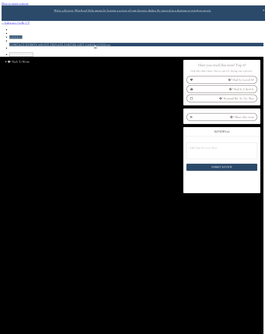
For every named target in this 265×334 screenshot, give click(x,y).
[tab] (221, 131)
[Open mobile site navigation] (3, 23)
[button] (17, 61)
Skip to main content (15, 3)
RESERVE (15, 37)
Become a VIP (21, 54)
